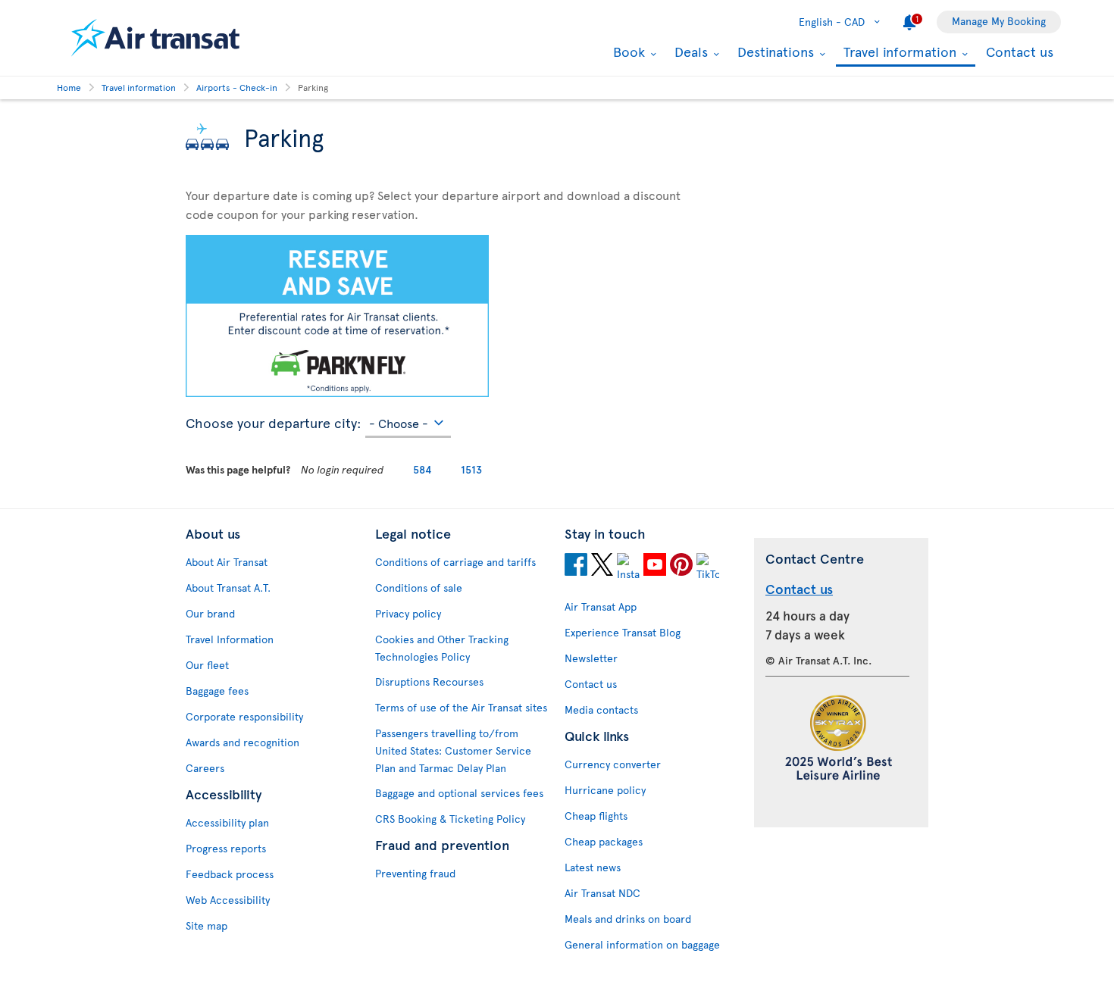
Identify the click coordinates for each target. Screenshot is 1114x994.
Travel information (898, 53)
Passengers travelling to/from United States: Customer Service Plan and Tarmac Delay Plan (453, 750)
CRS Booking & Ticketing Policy (450, 818)
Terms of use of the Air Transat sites (461, 707)
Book (627, 51)
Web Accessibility (228, 899)
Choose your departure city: (273, 420)
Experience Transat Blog (623, 632)
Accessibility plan (227, 822)
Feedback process (230, 874)
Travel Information (230, 639)
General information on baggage (642, 944)
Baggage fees (217, 690)
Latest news (593, 867)
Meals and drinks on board (628, 918)
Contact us (1019, 51)
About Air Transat (227, 562)
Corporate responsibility (244, 716)
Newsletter (591, 658)
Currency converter (613, 764)
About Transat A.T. (228, 587)
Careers (205, 768)
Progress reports (226, 848)
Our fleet (207, 665)
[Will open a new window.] (576, 566)
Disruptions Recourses (429, 681)
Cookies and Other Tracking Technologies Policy (441, 648)
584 (422, 469)
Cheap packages (604, 841)
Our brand (210, 613)
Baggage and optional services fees (459, 793)
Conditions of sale (418, 587)
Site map (206, 925)
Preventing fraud (415, 873)
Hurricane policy (605, 790)
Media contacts (601, 709)
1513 (471, 469)
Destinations (774, 51)
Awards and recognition (242, 742)
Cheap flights (596, 815)
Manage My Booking (999, 21)
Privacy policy (408, 613)
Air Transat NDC (602, 893)
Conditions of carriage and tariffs (455, 562)
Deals (689, 51)
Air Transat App (601, 606)
